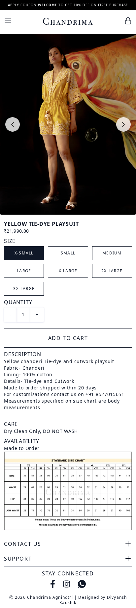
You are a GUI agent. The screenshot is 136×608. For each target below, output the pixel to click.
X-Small (24, 253)
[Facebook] (52, 584)
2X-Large (112, 271)
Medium (111, 253)
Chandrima (68, 21)
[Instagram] (66, 584)
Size (10, 241)
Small (68, 253)
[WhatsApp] (82, 584)
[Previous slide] (12, 124)
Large (24, 271)
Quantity (18, 302)
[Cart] (128, 21)
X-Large (68, 271)
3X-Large (24, 288)
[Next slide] (123, 124)
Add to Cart (68, 338)
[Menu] (8, 21)
